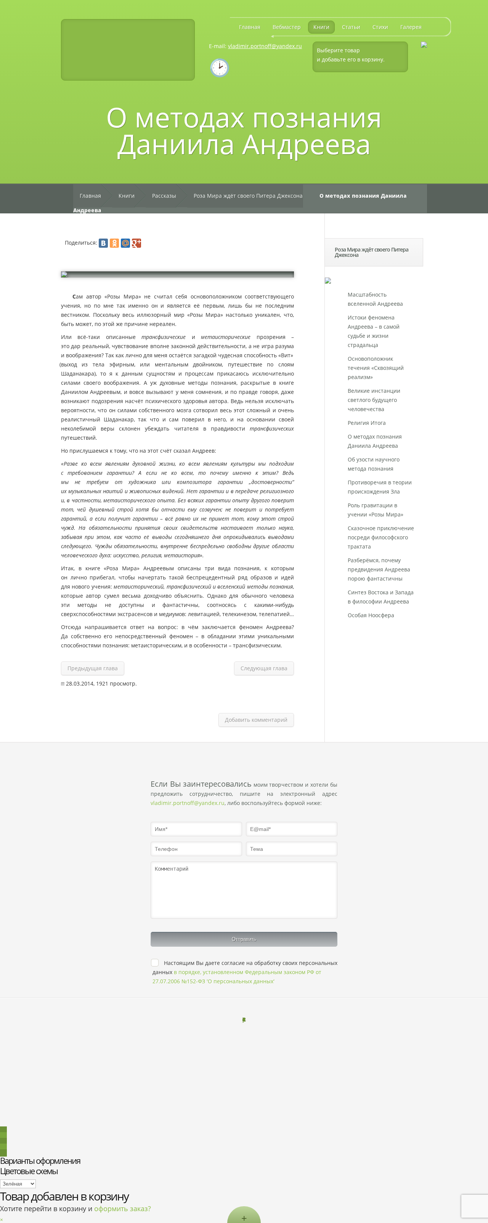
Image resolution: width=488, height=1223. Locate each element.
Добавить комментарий (256, 719)
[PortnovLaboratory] (128, 50)
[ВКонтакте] (103, 243)
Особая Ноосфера (371, 615)
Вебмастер (287, 27)
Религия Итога (367, 422)
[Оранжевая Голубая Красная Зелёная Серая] (18, 1183)
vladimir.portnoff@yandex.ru (265, 46)
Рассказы (164, 195)
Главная (249, 27)
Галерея (411, 27)
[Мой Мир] (125, 243)
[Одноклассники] (114, 243)
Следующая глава (264, 668)
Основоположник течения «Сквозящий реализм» (376, 368)
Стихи (380, 27)
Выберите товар (338, 50)
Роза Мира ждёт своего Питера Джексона (248, 195)
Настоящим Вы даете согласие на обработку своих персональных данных (244, 972)
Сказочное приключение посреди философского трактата (381, 537)
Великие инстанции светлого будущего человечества (374, 400)
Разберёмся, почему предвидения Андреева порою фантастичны (379, 569)
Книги (321, 27)
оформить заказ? (122, 1208)
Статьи (351, 27)
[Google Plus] (136, 243)
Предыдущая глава (92, 668)
